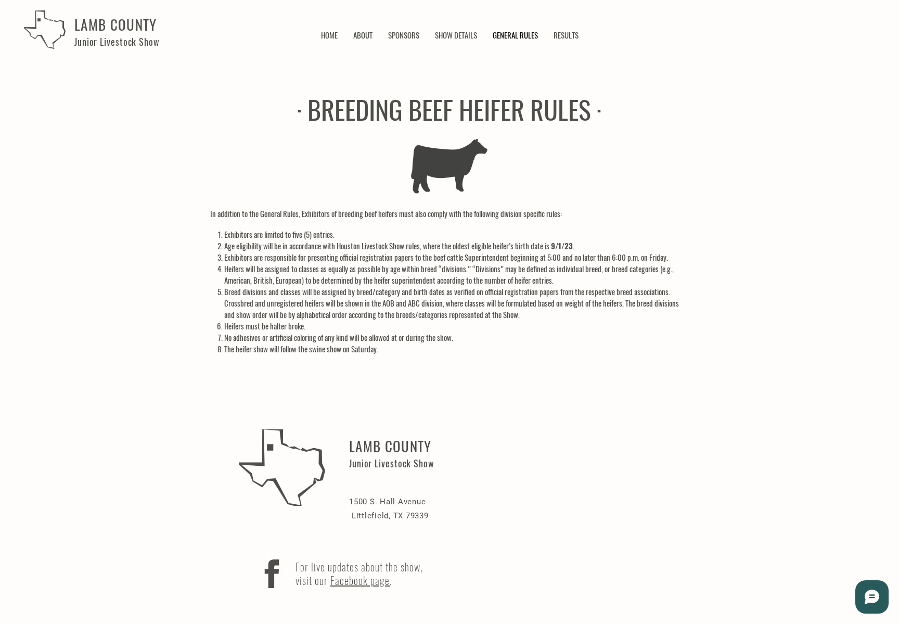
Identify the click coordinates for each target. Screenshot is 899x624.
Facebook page (360, 580)
